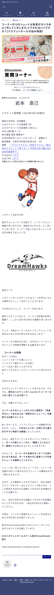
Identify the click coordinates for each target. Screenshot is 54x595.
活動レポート (19, 20)
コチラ (16, 155)
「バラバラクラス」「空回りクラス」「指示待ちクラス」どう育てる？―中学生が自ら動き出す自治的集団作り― (27, 148)
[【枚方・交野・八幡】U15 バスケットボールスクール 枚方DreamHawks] (4, 7)
